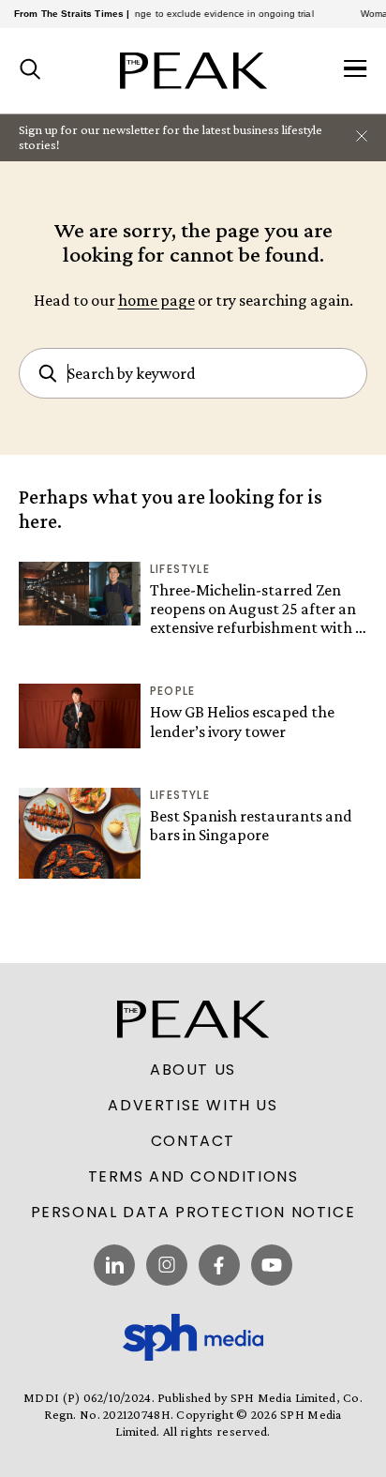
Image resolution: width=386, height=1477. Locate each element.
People (172, 691)
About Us (193, 1070)
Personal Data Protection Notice (193, 1212)
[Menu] (355, 70)
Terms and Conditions (193, 1176)
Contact (193, 1141)
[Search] (30, 70)
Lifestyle (180, 569)
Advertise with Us (192, 1105)
